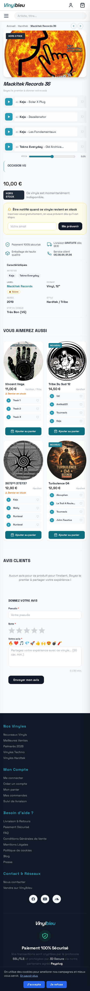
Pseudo (13, 608)
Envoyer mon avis (26, 680)
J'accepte (34, 984)
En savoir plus (29, 975)
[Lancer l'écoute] (45, 54)
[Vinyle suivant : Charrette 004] (80, 26)
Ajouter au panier (25, 431)
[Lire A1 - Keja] (8, 500)
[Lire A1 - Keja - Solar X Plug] (9, 102)
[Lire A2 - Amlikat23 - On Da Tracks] (52, 404)
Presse (7, 862)
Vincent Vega (14, 384)
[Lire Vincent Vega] (8, 400)
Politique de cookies (17, 850)
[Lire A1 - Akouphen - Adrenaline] (52, 495)
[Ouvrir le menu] (6, 15)
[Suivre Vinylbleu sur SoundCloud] (57, 899)
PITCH (24, 156)
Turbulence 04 (59, 483)
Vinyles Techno (14, 752)
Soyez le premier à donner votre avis (25, 90)
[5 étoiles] (42, 630)
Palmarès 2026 (13, 746)
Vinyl (14, 5)
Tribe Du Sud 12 (59, 384)
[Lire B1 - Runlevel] (8, 516)
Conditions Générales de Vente (24, 839)
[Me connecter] (71, 5)
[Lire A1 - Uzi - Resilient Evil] (52, 396)
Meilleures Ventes (15, 740)
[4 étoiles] (34, 630)
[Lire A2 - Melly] (8, 508)
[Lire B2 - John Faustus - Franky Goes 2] (52, 520)
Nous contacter (14, 882)
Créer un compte (15, 784)
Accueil (11, 26)
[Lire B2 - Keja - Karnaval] (52, 421)
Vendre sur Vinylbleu (17, 888)
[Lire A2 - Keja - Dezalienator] (9, 117)
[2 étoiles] (19, 630)
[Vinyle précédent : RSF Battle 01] (74, 26)
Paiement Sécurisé (16, 827)
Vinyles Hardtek (14, 758)
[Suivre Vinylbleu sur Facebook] (33, 899)
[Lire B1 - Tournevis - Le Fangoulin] (52, 413)
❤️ (16, 643)
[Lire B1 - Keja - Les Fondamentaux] (9, 132)
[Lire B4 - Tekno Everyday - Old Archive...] (9, 146)
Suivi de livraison (15, 801)
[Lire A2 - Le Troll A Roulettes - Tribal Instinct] (52, 503)
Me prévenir (70, 226)
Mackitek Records (19, 286)
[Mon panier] (82, 5)
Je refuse (56, 984)
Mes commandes (15, 795)
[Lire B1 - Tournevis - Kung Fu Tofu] (52, 512)
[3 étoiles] (26, 630)
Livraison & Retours (16, 821)
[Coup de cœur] (82, 101)
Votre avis (15, 638)
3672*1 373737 (16, 483)
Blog (6, 856)
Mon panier (11, 789)
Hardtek (23, 26)
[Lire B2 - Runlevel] (8, 525)
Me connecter (13, 778)
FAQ (6, 833)
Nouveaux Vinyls (15, 734)
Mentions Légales (15, 844)
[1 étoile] (11, 630)
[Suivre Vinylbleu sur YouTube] (45, 899)
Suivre (15, 291)
